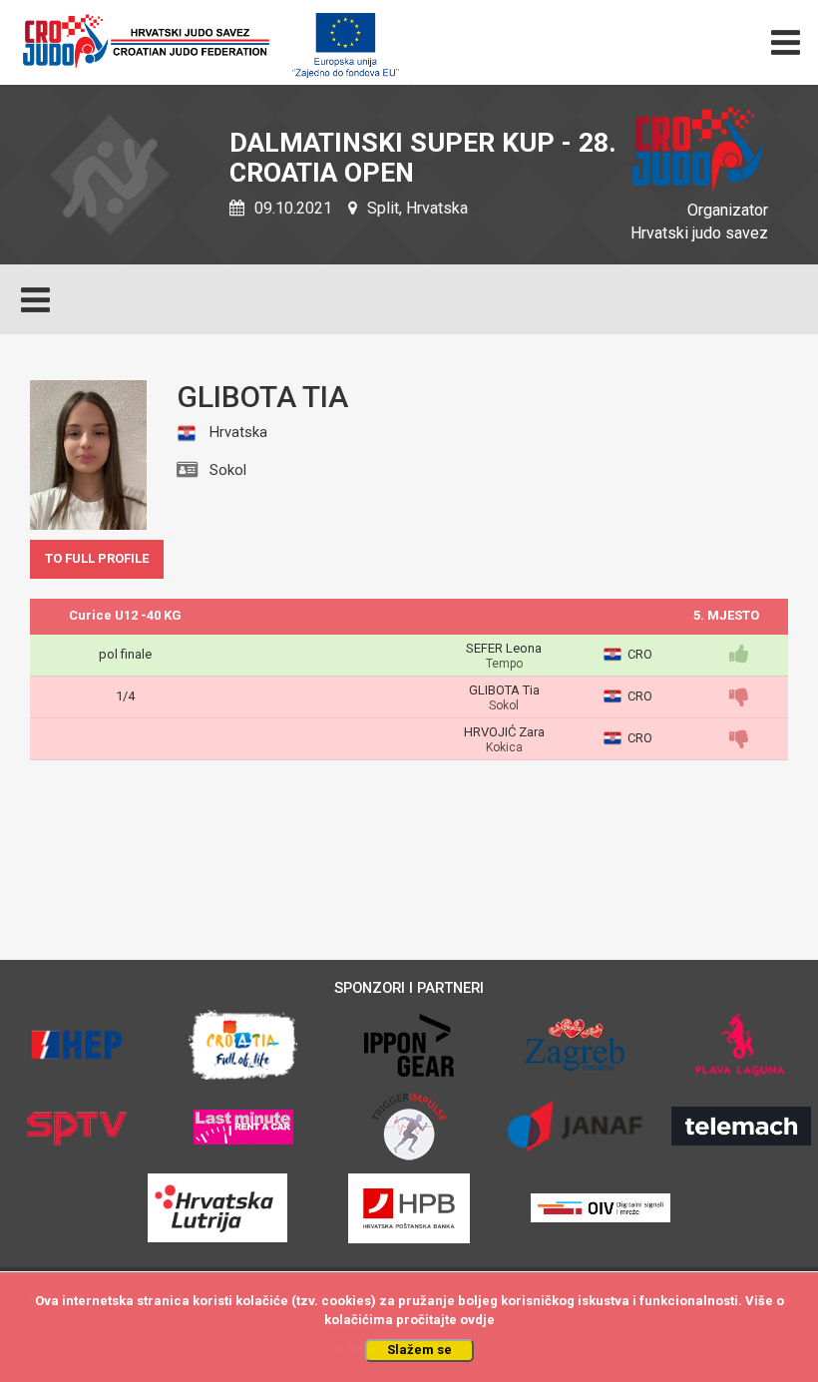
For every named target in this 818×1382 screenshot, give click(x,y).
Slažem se (419, 1349)
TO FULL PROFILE (97, 558)
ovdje (477, 1319)
